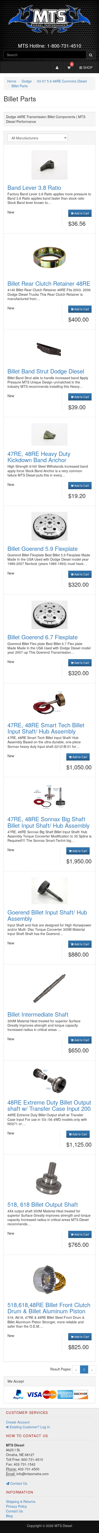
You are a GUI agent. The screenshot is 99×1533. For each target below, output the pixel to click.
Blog (9, 1515)
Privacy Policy (16, 1506)
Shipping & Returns (20, 1501)
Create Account (18, 1422)
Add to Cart (81, 213)
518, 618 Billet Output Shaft (42, 1204)
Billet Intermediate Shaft (37, 1014)
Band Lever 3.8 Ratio (34, 187)
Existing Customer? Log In (29, 1426)
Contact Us (18, 1483)
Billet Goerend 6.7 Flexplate (42, 637)
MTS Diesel (63, 1525)
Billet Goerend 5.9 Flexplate (42, 548)
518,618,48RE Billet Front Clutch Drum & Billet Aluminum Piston (48, 1307)
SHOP (87, 67)
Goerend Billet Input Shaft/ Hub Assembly (47, 915)
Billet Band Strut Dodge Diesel (45, 371)
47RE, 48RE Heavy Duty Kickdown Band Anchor (38, 456)
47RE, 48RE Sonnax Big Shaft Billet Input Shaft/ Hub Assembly (48, 822)
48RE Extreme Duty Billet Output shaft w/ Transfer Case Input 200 (49, 1105)
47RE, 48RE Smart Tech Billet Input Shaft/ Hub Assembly (45, 728)
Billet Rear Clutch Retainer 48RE (48, 283)
